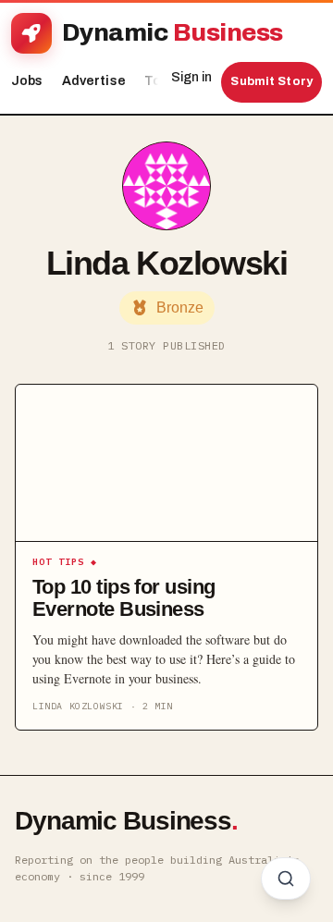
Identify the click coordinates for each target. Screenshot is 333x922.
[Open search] (286, 878)
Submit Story (271, 81)
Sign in (191, 77)
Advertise (94, 81)
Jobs (27, 81)
